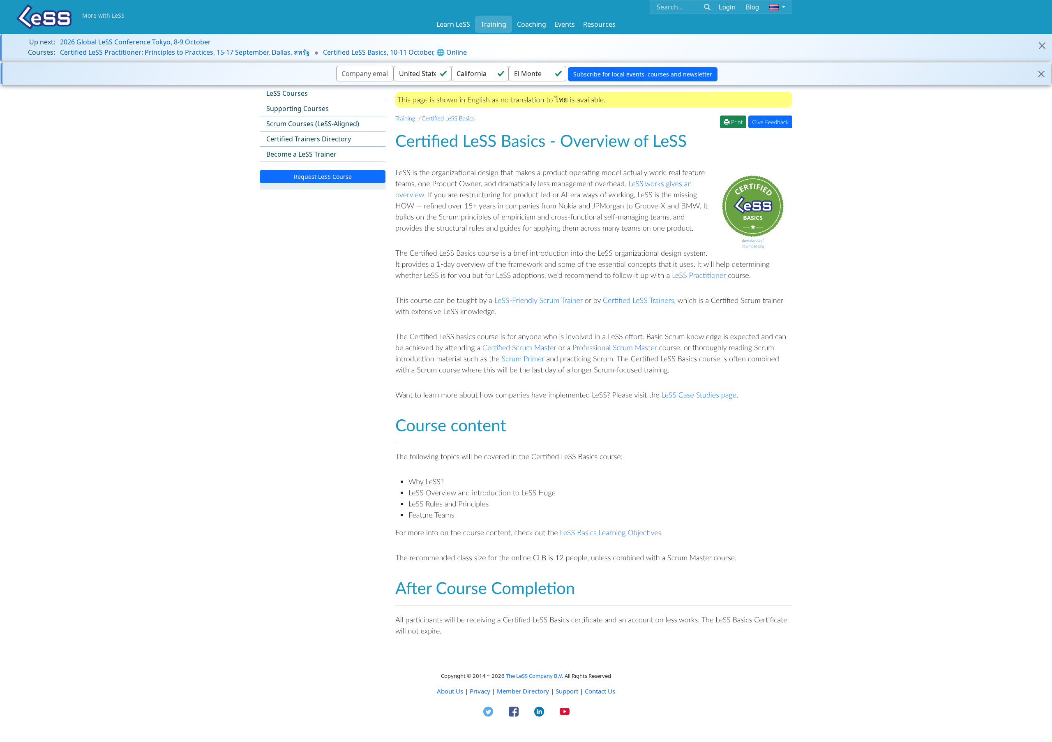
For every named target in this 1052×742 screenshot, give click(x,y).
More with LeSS (103, 15)
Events (564, 24)
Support (567, 691)
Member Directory (523, 691)
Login (727, 7)
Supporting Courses (297, 108)
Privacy (480, 691)
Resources (599, 24)
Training (493, 24)
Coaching (531, 24)
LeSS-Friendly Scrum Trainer (538, 300)
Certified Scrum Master (519, 347)
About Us (450, 691)
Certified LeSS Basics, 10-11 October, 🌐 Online (395, 52)
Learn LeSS (453, 24)
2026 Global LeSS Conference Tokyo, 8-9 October (135, 41)
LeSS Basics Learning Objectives (611, 532)
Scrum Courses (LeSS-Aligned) (312, 123)
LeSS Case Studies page (698, 394)
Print (736, 121)
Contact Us (600, 691)
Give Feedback (770, 121)
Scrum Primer (522, 358)
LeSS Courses (287, 93)
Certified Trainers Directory (308, 138)
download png (752, 246)
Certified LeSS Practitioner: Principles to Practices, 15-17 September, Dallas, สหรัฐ (185, 52)
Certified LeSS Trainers (638, 300)
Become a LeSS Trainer (301, 154)
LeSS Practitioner (699, 275)
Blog (752, 7)
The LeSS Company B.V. (534, 676)
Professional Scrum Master (614, 347)
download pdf (753, 240)
